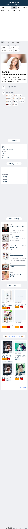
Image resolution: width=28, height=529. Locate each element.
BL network (14, 2)
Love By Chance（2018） (16, 255)
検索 (19, 10)
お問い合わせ (24, 528)
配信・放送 (25, 7)
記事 (14, 10)
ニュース (8, 10)
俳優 (14, 7)
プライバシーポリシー (17, 528)
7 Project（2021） (14, 237)
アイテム (3, 10)
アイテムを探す (23, 387)
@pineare (5, 176)
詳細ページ (10, 361)
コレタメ (4, 361)
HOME (3, 7)
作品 (8, 7)
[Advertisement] (14, 27)
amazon (4, 308)
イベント (19, 7)
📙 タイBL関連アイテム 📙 (14, 336)
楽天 (8, 308)
